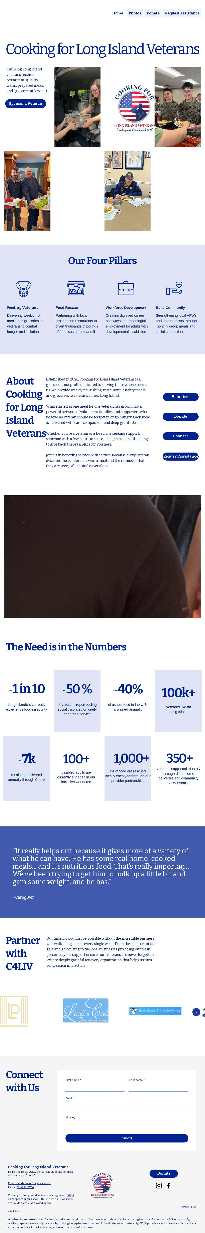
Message (71, 1117)
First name (73, 1079)
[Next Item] (196, 1012)
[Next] (182, 872)
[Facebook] (169, 1185)
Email (69, 1098)
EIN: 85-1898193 (49, 1198)
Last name (137, 1079)
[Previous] (22, 872)
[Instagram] (159, 1185)
